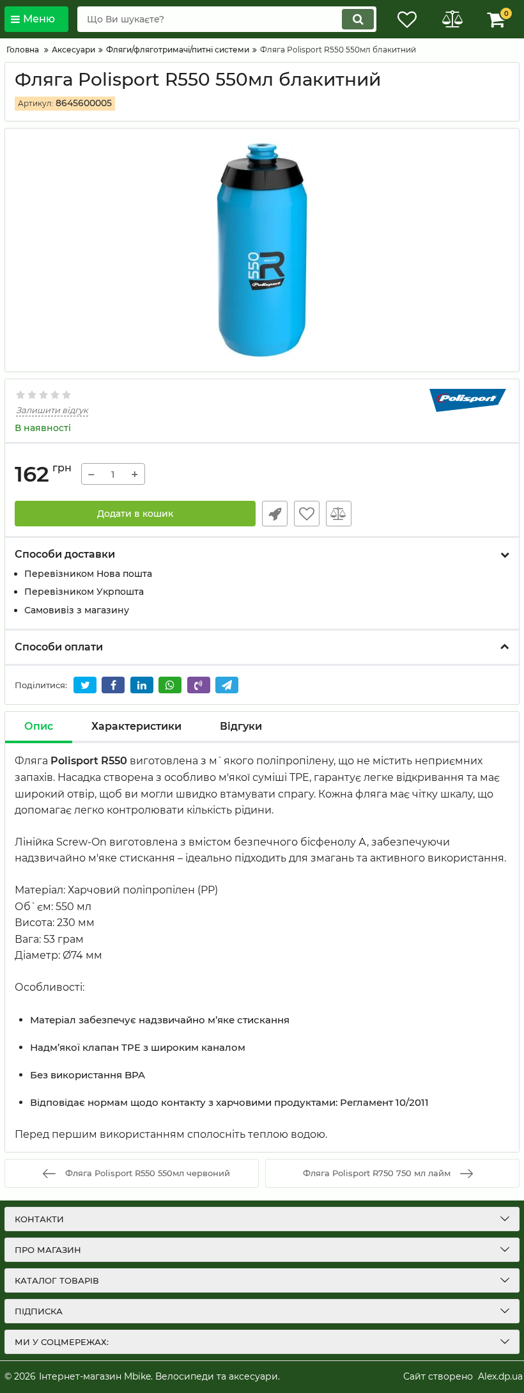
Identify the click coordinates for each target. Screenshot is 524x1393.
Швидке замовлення (275, 513)
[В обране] (307, 513)
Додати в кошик (135, 513)
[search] (358, 19)
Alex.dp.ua (500, 1376)
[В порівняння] (338, 513)
